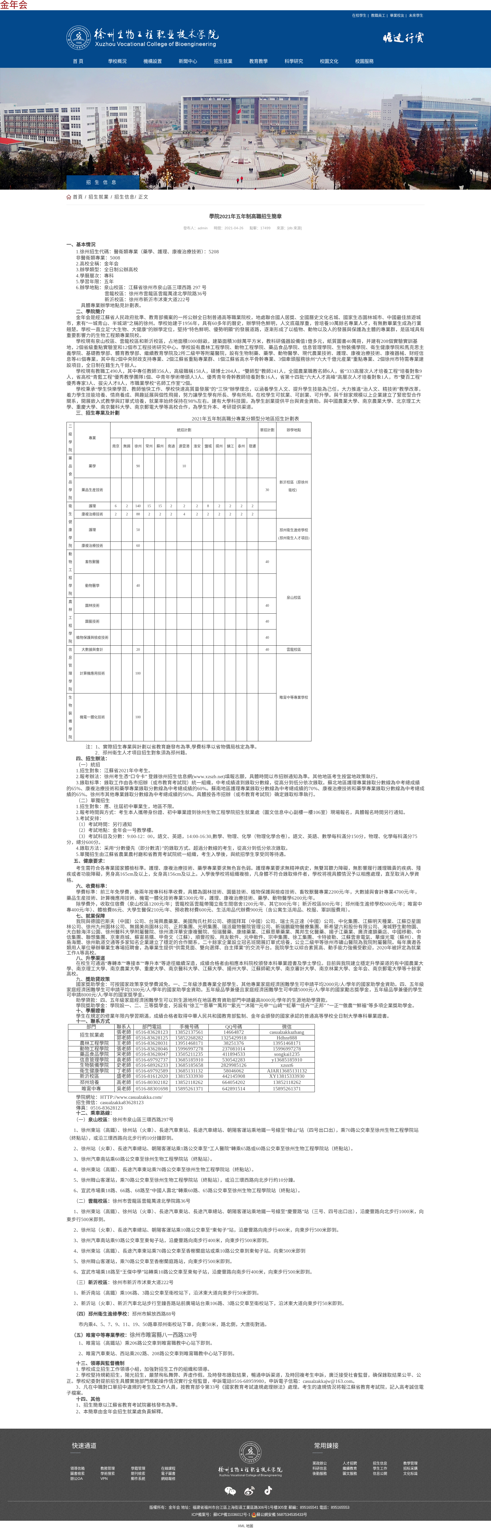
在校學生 (359, 15)
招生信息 (124, 197)
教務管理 (108, 1468)
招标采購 (410, 1468)
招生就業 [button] (223, 61)
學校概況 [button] (117, 61)
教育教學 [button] (258, 61)
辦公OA (76, 1478)
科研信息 (320, 1468)
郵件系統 (138, 1478)
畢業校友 (397, 15)
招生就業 (98, 197)
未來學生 (416, 15)
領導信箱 (77, 1468)
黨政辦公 (320, 1463)
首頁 (78, 197)
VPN (104, 1478)
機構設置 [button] (152, 61)
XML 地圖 (245, 1526)
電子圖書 (168, 1473)
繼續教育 (350, 1468)
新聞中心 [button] (188, 61)
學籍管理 (138, 1468)
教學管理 (410, 1463)
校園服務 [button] (364, 61)
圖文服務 (350, 1473)
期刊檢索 (138, 1473)
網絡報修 (168, 1478)
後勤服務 (320, 1473)
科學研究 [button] (294, 61)
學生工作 (380, 1468)
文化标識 (410, 1473)
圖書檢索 (77, 1473)
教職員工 (378, 15)
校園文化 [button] (329, 61)
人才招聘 (350, 1463)
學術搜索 (108, 1473)
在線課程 (168, 1468)
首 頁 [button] (78, 61)
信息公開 (380, 1473)
